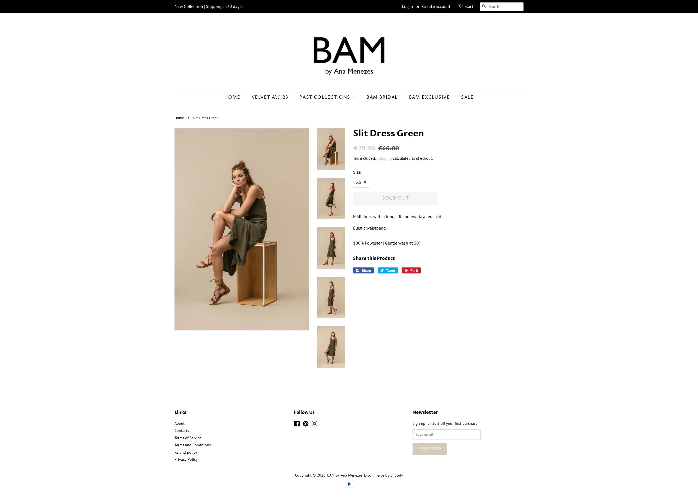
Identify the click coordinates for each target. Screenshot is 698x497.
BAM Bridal (382, 97)
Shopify (396, 475)
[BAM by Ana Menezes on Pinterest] (306, 424)
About (179, 423)
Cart (469, 6)
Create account (436, 6)
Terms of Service (187, 437)
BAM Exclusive (429, 97)
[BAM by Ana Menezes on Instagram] (314, 424)
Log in (407, 6)
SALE (467, 97)
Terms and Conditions (192, 444)
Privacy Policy (186, 459)
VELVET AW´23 (270, 97)
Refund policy (185, 452)
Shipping (384, 158)
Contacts (181, 430)
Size (357, 172)
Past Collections (325, 97)
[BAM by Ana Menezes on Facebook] (297, 424)
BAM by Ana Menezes (344, 475)
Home (232, 97)
